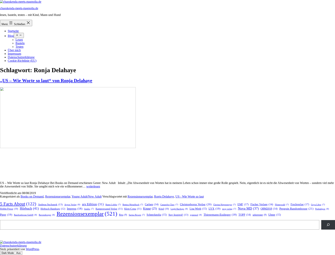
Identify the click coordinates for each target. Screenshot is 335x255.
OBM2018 (269, 208)
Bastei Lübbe (113, 205)
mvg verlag (229, 209)
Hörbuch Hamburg (53, 208)
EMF (243, 204)
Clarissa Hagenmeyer (224, 205)
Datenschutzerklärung (21, 57)
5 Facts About (18, 203)
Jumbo (89, 209)
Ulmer (274, 214)
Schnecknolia (157, 214)
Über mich (14, 50)
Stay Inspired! (178, 214)
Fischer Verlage (261, 204)
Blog (11, 35)
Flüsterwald (282, 205)
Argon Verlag (72, 204)
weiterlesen (93, 186)
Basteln (20, 43)
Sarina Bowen (137, 215)
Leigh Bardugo (179, 209)
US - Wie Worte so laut (189, 196)
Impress (74, 208)
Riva (123, 215)
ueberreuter (260, 215)
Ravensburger (47, 215)
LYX (214, 208)
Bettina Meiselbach (133, 205)
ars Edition (93, 204)
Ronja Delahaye (164, 196)
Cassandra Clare (169, 205)
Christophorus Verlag (196, 204)
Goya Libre (318, 205)
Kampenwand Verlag (109, 208)
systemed (196, 215)
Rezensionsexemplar (57, 196)
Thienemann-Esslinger (220, 214)
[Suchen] (328, 225)
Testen (19, 46)
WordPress (32, 249)
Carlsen (152, 204)
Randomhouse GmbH (25, 215)
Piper (6, 214)
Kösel (164, 208)
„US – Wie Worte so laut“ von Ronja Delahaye (46, 80)
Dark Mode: (8, 253)
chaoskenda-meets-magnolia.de (19, 8)
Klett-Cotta (132, 208)
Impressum (14, 53)
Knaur (150, 208)
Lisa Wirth (198, 208)
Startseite (13, 31)
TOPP (244, 214)
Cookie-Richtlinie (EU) (22, 60)
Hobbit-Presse (9, 208)
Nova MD (248, 208)
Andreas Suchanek (50, 204)
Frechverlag (300, 204)
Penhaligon (322, 209)
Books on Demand (32, 196)
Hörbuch (29, 208)
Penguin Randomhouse (296, 208)
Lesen (19, 39)
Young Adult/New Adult (87, 196)
